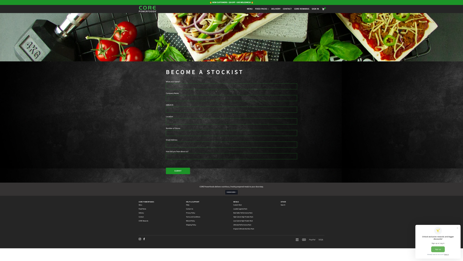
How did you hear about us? (177, 151)
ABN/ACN (169, 105)
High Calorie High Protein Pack (243, 217)
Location (169, 116)
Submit (178, 171)
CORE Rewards (143, 221)
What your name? (173, 81)
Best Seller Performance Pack (242, 213)
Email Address (171, 140)
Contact (141, 217)
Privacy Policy (190, 213)
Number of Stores (173, 128)
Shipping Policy (191, 225)
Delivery (141, 213)
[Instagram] (140, 239)
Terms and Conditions (193, 217)
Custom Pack (237, 205)
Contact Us (189, 209)
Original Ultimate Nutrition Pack (243, 229)
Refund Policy (190, 221)
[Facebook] (144, 239)
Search (283, 205)
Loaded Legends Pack (240, 209)
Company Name (172, 93)
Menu (140, 205)
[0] (323, 9)
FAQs (187, 205)
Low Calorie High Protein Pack (243, 221)
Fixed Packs (142, 209)
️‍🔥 (211, 2)
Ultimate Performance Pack (242, 225)
